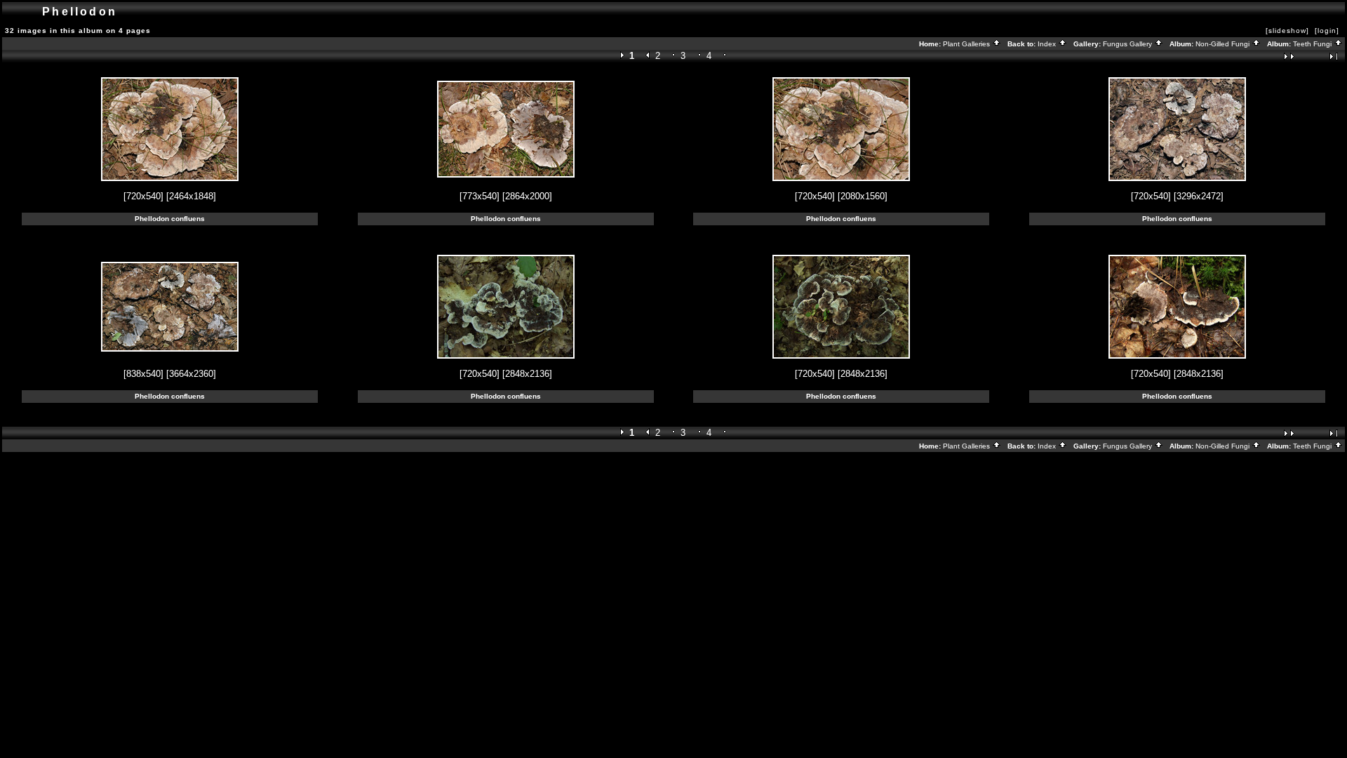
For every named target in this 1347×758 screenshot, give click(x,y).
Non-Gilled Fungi (1223, 44)
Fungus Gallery (1128, 44)
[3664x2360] (191, 373)
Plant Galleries (967, 44)
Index (1048, 44)
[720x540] (143, 196)
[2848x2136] (527, 373)
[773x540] (480, 196)
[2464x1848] (191, 196)
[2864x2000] (527, 196)
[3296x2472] (1199, 196)
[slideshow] (1287, 30)
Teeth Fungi (1313, 44)
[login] (1327, 30)
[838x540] (143, 373)
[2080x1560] (862, 196)
